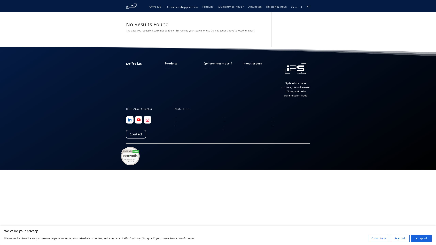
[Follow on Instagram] (147, 120)
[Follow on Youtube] (138, 120)
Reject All (400, 238)
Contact (136, 134)
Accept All (421, 238)
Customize (377, 238)
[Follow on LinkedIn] (130, 120)
